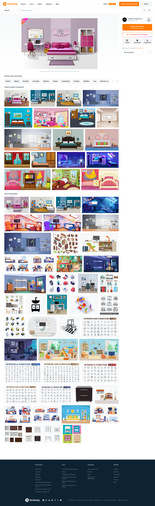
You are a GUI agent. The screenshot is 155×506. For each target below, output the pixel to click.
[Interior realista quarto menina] (16, 98)
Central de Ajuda (92, 469)
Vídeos (40, 4)
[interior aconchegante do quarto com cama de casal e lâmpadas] (102, 140)
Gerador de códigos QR (42, 492)
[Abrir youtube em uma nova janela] (61, 500)
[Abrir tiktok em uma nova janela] (55, 500)
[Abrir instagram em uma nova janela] (46, 500)
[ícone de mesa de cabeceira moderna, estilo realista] (83, 394)
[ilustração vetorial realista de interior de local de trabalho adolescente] (57, 305)
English (116, 469)
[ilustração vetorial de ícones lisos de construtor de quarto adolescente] (109, 283)
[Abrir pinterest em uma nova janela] (52, 500)
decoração (36, 81)
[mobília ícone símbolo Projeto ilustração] (36, 305)
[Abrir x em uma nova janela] (58, 500)
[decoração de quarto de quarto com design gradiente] (27, 140)
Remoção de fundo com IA (43, 489)
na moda (76, 81)
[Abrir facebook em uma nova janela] (43, 500)
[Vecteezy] (10, 4)
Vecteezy (37, 472)
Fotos (31, 4)
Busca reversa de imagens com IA (43, 485)
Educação (38, 480)
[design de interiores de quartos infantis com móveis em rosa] (100, 179)
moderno (46, 81)
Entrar (146, 4)
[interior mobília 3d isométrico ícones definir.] (62, 283)
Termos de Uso (98, 500)
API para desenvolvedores (43, 482)
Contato (89, 472)
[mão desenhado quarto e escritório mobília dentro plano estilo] (16, 264)
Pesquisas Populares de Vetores (69, 477)
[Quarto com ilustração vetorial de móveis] (68, 140)
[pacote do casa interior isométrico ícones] (15, 326)
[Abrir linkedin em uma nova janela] (49, 500)
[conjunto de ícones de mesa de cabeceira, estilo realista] (33, 434)
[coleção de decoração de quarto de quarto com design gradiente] (14, 305)
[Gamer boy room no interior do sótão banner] (103, 160)
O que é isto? (139, 48)
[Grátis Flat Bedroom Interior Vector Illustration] (18, 118)
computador (66, 81)
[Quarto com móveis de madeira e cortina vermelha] (17, 160)
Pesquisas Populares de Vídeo (69, 486)
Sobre (89, 474)
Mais (57, 4)
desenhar (26, 81)
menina (16, 81)
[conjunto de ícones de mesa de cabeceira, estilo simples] (72, 434)
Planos (106, 4)
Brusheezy (38, 469)
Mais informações (128, 52)
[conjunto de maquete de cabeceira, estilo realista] (13, 434)
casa (94, 81)
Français (116, 480)
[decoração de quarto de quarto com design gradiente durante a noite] (101, 98)
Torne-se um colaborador (91, 477)
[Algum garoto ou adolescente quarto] (66, 179)
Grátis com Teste (137, 27)
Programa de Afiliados (68, 474)
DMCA (64, 472)
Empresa (38, 477)
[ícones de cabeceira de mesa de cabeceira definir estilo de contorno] (52, 434)
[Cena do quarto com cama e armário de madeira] (43, 160)
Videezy (37, 474)
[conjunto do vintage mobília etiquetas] (109, 305)
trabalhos (86, 81)
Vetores (23, 4)
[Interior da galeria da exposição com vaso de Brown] (108, 118)
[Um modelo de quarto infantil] (27, 179)
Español (116, 472)
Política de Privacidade (110, 500)
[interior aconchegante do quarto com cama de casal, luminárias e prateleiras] (76, 414)
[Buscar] (144, 10)
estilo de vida (104, 81)
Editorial (48, 4)
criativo (55, 81)
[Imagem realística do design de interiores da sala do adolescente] (69, 98)
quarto (8, 81)
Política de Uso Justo (122, 500)
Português (117, 474)
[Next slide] (116, 81)
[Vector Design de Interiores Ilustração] (42, 326)
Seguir (149, 20)
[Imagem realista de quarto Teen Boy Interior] (42, 98)
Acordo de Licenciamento (69, 469)
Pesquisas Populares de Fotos (69, 482)
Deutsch (116, 477)
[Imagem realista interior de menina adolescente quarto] (16, 205)
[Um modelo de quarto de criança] (82, 118)
